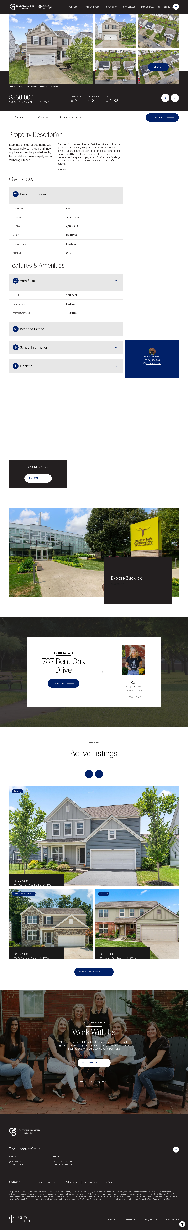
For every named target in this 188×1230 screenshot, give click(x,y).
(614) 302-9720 (153, 360)
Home (40, 1182)
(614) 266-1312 (165, 7)
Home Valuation (129, 7)
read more (116, 584)
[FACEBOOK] (176, 1150)
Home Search (110, 7)
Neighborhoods (92, 7)
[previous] (89, 774)
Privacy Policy (172, 1219)
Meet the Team (54, 1182)
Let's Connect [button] (109, 1182)
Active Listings (72, 1182)
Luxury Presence (127, 1219)
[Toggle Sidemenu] (176, 7)
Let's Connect (147, 7)
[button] (162, 117)
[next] (99, 774)
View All (158, 67)
